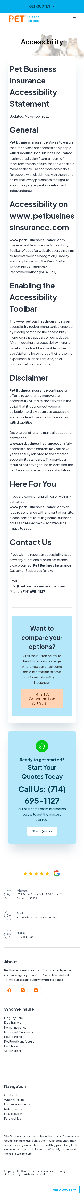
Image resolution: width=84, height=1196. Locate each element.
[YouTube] (36, 990)
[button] (42, 698)
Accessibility (12, 1174)
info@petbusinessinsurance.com (37, 917)
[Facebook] (9, 990)
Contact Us (12, 1095)
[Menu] (74, 19)
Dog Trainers (12, 1022)
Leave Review (13, 1113)
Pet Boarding (13, 1036)
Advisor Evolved (35, 1174)
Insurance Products (17, 1104)
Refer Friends (13, 1109)
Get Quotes (39, 6)
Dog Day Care (13, 1018)
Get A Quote (62, 1189)
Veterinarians (13, 1050)
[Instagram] (23, 990)
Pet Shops (11, 1046)
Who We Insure (14, 1099)
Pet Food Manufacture (19, 1041)
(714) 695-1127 (25, 936)
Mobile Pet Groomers (18, 1032)
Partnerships (12, 1118)
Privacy (61, 1171)
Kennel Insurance (15, 1027)
